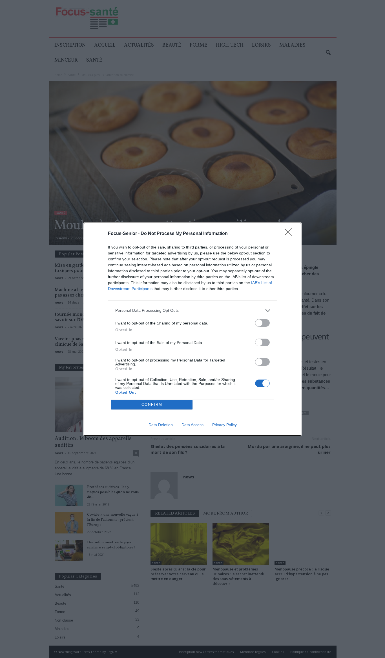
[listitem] (192, 310)
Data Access (192, 424)
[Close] (290, 233)
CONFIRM (151, 404)
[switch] (262, 323)
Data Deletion (161, 424)
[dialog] (192, 329)
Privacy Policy (224, 424)
